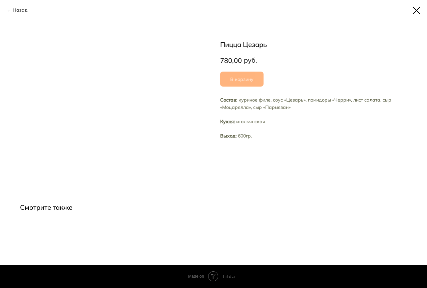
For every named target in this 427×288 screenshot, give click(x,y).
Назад (20, 10)
